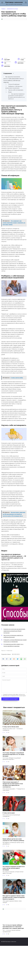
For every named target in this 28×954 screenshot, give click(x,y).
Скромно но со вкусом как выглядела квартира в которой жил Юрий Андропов (14, 630)
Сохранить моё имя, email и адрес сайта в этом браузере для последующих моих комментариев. (14, 695)
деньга (4, 650)
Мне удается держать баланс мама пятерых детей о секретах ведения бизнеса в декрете (14, 897)
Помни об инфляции (13, 84)
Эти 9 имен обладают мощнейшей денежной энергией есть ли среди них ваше (13, 754)
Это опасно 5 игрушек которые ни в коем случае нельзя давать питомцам (14, 868)
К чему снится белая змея (11, 726)
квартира (9, 650)
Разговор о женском (14, 2)
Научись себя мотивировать (15, 90)
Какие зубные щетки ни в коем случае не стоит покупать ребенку (13, 839)
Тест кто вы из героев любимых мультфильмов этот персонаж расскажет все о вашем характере (13, 926)
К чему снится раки (9, 813)
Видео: (10, 92)
